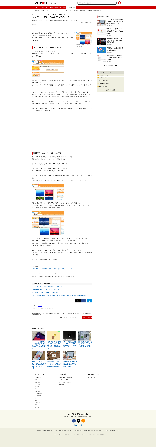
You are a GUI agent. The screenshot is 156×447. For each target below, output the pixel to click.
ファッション (38, 402)
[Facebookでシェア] (83, 300)
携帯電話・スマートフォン (60, 7)
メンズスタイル (38, 395)
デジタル (52, 3)
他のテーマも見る (110, 90)
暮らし (36, 388)
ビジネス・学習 (38, 393)
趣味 (36, 400)
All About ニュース (92, 377)
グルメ (36, 404)
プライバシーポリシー (69, 430)
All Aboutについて (79, 430)
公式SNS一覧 (78, 425)
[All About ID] (119, 3)
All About (37, 10)
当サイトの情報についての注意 (101, 430)
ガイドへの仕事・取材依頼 (65, 382)
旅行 (36, 398)
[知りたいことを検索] (114, 3)
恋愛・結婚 (37, 391)
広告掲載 (55, 430)
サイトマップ (112, 430)
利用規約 (61, 430)
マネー (36, 379)
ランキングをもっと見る (110, 65)
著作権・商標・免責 (88, 430)
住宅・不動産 (38, 377)
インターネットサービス (63, 10)
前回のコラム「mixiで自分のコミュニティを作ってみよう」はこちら (53, 268)
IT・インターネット (71, 7)
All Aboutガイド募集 (63, 379)
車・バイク (37, 407)
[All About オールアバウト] (41, 3)
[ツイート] (78, 300)
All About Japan (91, 379)
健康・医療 (37, 382)
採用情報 (44, 430)
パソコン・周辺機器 (40, 7)
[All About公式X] (78, 421)
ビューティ (37, 384)
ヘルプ (117, 430)
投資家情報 (49, 430)
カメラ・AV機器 (49, 7)
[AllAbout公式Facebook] (74, 421)
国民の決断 (61, 384)
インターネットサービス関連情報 (77, 10)
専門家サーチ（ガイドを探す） (66, 377)
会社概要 (39, 430)
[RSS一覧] (83, 421)
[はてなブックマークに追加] (89, 300)
